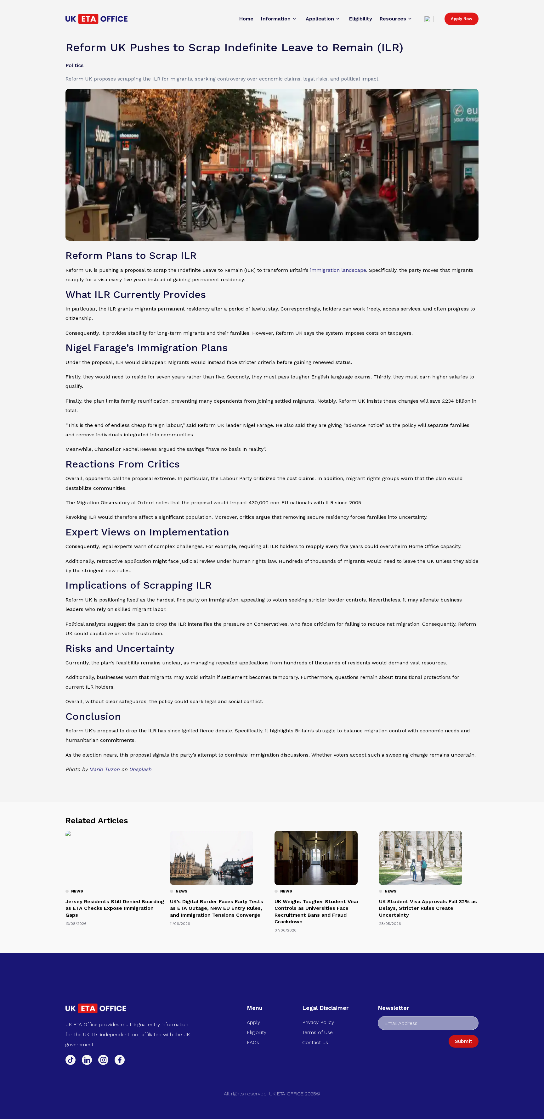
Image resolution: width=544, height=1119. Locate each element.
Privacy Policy (318, 1022)
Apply (253, 1022)
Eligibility (256, 1032)
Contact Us (315, 1042)
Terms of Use (317, 1032)
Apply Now (461, 18)
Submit (463, 1041)
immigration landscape (338, 270)
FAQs (253, 1042)
